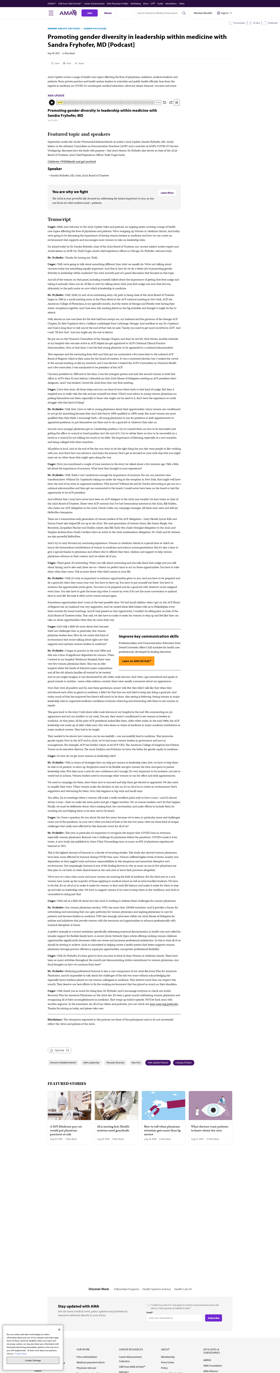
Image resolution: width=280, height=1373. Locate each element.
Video (182, 3)
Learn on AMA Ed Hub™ (136, 661)
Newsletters (171, 3)
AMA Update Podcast (158, 1062)
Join (89, 13)
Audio (160, 3)
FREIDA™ (52, 3)
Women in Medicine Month (63, 1062)
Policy (164, 1367)
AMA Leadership (91, 1062)
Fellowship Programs (126, 1289)
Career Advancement (94, 3)
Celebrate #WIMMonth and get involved (72, 161)
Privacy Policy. (21, 1353)
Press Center (167, 1362)
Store (145, 3)
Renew (108, 13)
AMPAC (207, 1360)
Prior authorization (87, 1356)
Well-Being (136, 3)
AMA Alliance (210, 1371)
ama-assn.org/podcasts (164, 1004)
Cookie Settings (33, 1360)
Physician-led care (86, 1367)
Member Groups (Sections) (64, 28)
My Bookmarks (273, 23)
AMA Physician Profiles (117, 3)
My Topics (256, 23)
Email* (149, 1312)
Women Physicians (95, 28)
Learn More (167, 192)
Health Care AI (183, 1289)
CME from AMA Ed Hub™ (70, 3)
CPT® (153, 3)
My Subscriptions (239, 23)
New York (136, 1062)
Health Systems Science (156, 1289)
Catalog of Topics (183, 1062)
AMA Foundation (212, 1365)
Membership (168, 1356)
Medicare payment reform (91, 1362)
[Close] (59, 1329)
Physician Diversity (115, 1062)
